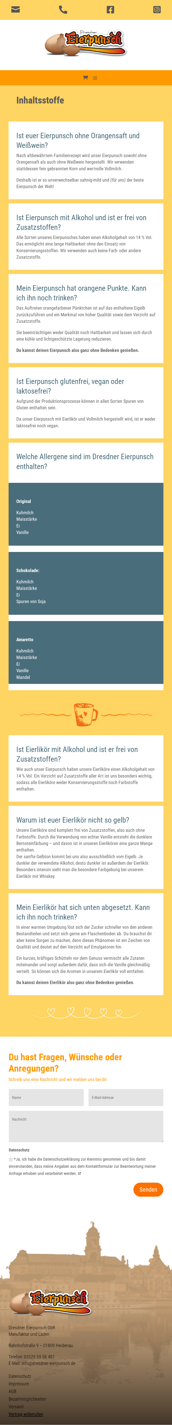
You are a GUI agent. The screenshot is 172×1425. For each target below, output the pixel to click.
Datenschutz (20, 1376)
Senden (148, 1189)
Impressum (19, 1383)
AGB (12, 1391)
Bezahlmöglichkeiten (27, 1399)
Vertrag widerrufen (26, 1414)
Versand (16, 1406)
